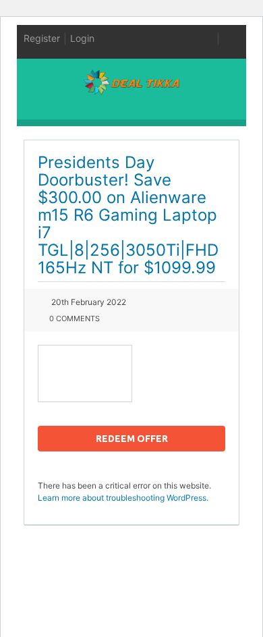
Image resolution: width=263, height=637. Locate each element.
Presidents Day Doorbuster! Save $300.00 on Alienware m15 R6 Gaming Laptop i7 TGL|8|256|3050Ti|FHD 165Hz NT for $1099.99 (128, 215)
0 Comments (74, 318)
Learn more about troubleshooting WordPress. (123, 498)
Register (42, 38)
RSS (208, 38)
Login (82, 38)
